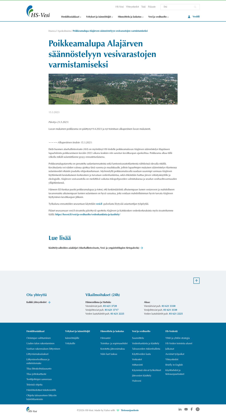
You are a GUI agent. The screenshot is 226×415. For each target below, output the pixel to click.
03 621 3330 (168, 306)
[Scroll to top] (196, 281)
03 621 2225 (117, 314)
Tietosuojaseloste (130, 410)
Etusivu (52, 31)
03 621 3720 (110, 306)
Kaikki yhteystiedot (36, 302)
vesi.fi (99, 204)
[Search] (195, 7)
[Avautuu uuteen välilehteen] (118, 410)
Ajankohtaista (64, 31)
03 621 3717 (112, 310)
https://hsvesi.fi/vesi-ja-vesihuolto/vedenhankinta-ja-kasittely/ (87, 214)
